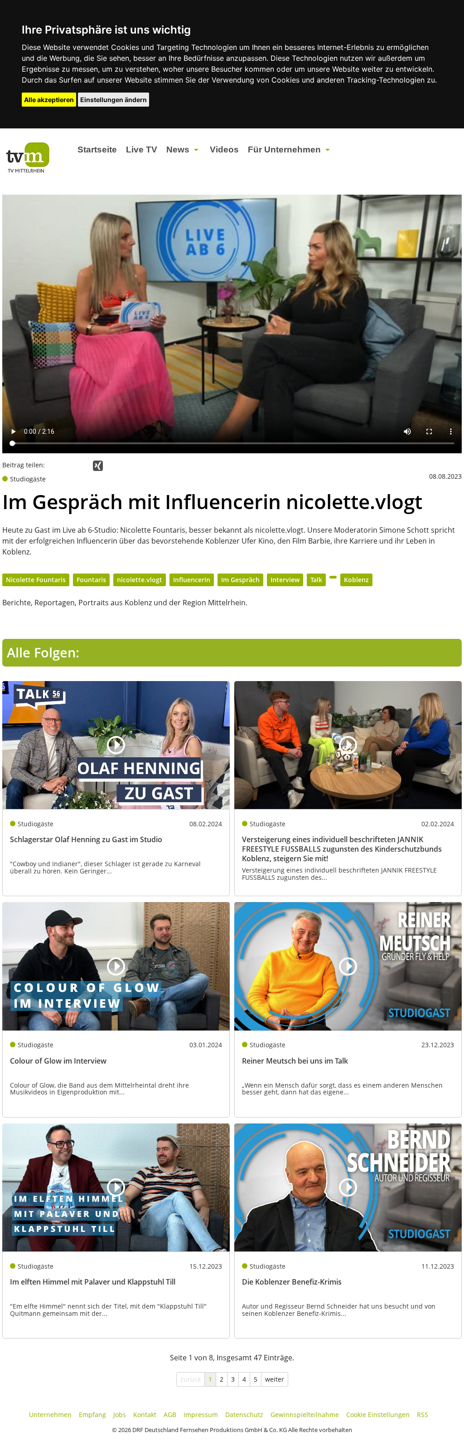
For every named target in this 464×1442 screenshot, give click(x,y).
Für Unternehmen (284, 149)
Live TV (141, 149)
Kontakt (144, 1414)
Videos (224, 149)
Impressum (201, 1414)
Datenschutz (244, 1414)
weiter (274, 1379)
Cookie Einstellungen (378, 1414)
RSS (422, 1414)
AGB (170, 1414)
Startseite (97, 149)
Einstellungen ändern (113, 99)
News (177, 149)
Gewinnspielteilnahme (305, 1414)
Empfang (92, 1414)
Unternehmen (50, 1414)
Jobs (119, 1414)
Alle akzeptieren (49, 99)
